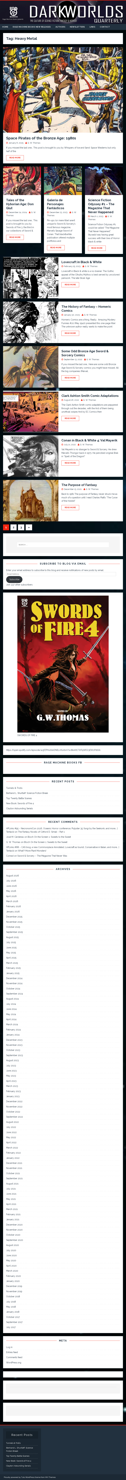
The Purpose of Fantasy (79, 485)
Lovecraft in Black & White (81, 262)
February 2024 (13, 1029)
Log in (9, 1347)
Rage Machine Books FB (63, 762)
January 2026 (13, 911)
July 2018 (11, 1301)
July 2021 (11, 1189)
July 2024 (11, 1004)
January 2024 (13, 1034)
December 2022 (14, 1101)
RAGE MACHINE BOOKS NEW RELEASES (32, 27)
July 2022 (11, 1127)
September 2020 (14, 1240)
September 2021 (14, 1178)
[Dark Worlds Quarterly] (63, 22)
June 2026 (11, 886)
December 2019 (14, 1286)
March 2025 (12, 963)
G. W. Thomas (34, 143)
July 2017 (11, 1327)
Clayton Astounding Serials (19, 808)
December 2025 (14, 916)
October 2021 (13, 1173)
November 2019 (14, 1291)
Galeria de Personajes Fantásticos (55, 204)
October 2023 (13, 1050)
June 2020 (11, 1255)
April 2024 (11, 1019)
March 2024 (12, 1024)
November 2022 (14, 1106)
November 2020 (14, 1230)
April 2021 (11, 1204)
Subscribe (14, 579)
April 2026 (11, 896)
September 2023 (14, 1055)
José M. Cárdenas (15, 837)
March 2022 (12, 1147)
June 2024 (11, 1009)
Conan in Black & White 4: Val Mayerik (89, 440)
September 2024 (14, 993)
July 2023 (11, 1065)
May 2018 (11, 1307)
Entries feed (12, 1352)
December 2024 (14, 978)
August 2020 (12, 1245)
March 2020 (12, 1271)
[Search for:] (63, 544)
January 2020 (13, 1281)
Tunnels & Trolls (14, 788)
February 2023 (13, 1091)
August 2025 (12, 937)
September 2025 (14, 932)
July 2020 (11, 1250)
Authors (60, 27)
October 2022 (13, 1111)
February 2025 (13, 968)
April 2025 (11, 957)
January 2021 (12, 1219)
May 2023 (11, 1076)
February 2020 (13, 1276)
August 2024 (12, 999)
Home (5, 27)
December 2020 (14, 1224)
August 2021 (12, 1183)
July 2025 (11, 942)
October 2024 (13, 988)
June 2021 (11, 1194)
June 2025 (11, 947)
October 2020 (13, 1235)
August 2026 (12, 875)
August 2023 (12, 1060)
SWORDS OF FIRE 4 (27, 735)
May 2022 (11, 1137)
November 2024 (14, 983)
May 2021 (11, 1199)
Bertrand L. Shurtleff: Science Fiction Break (27, 793)
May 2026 (11, 891)
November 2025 (14, 922)
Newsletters (77, 27)
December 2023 (14, 1040)
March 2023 (12, 1086)
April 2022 (11, 1142)
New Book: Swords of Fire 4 (20, 803)
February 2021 (13, 1214)
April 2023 (11, 1081)
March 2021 (12, 1209)
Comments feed (14, 1357)
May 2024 (11, 1014)
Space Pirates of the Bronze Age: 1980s (41, 138)
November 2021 (14, 1168)
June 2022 (11, 1132)
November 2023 (14, 1045)
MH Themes (50, 1477)
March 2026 (12, 901)
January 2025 (12, 973)
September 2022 (14, 1117)
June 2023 (11, 1070)
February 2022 (13, 1153)
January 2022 (13, 1158)
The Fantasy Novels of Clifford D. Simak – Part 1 (41, 832)
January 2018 (12, 1312)
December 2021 (14, 1163)
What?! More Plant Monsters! (32, 851)
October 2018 (13, 1296)
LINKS (92, 27)
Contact (105, 27)
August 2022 (12, 1122)
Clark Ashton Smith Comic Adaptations (90, 396)
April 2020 (11, 1266)
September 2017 (14, 1322)
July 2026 (11, 880)
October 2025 (13, 927)
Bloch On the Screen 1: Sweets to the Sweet (49, 837)
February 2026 (13, 906)
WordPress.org (13, 1362)
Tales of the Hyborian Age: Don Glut (20, 204)
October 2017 (13, 1317)
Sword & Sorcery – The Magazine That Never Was (42, 856)
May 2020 (11, 1260)
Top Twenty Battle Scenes (19, 798)
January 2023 (13, 1096)
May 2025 (11, 952)
